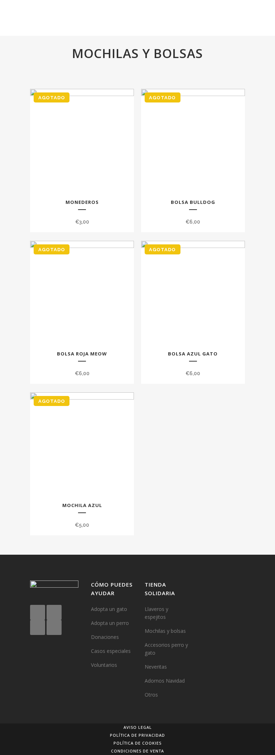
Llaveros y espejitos (156, 613)
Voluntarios (104, 664)
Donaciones (105, 637)
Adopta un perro (110, 623)
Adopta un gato (109, 609)
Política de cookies (137, 743)
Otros (151, 694)
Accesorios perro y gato (166, 648)
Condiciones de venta (137, 751)
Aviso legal (138, 727)
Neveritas (156, 666)
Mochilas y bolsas (165, 630)
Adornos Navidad (165, 680)
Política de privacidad (137, 735)
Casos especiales (111, 651)
